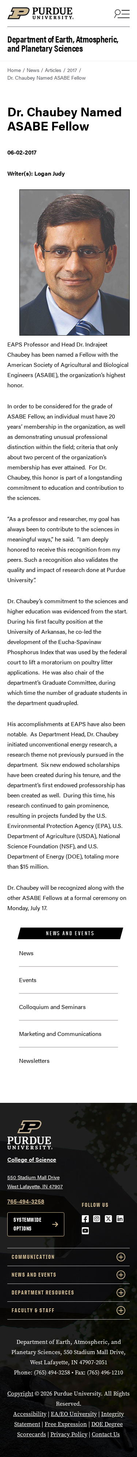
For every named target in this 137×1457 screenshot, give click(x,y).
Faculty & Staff (33, 1310)
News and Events (70, 933)
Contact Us (106, 1434)
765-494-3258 (25, 1201)
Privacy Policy (68, 1434)
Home (14, 69)
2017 (72, 69)
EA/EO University (74, 1414)
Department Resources (43, 1292)
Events (28, 980)
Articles (53, 69)
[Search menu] (121, 13)
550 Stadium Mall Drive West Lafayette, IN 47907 (35, 1181)
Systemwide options (27, 1224)
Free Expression (66, 1424)
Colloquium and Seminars (52, 1006)
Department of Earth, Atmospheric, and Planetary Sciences (62, 42)
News (33, 69)
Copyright (20, 1393)
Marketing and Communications (60, 1033)
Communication (33, 1256)
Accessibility (29, 1414)
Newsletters (34, 1060)
